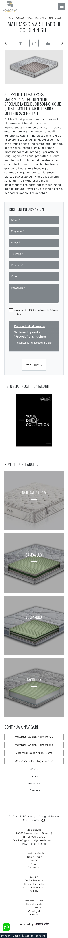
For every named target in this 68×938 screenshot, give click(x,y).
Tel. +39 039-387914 (34, 836)
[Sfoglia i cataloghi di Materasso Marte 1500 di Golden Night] (47, 43)
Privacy (5, 935)
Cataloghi (34, 911)
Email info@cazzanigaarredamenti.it (34, 840)
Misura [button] (34, 776)
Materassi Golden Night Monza (34, 736)
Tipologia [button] (34, 783)
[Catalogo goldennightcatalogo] (34, 420)
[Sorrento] (6, 43)
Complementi (34, 903)
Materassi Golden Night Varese (34, 761)
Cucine (34, 876)
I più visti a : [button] (34, 790)
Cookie (16, 935)
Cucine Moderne (34, 880)
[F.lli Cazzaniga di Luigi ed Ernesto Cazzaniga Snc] (34, 6)
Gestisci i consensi (35, 935)
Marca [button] (34, 769)
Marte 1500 (55, 18)
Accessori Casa (24, 18)
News (34, 863)
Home (10, 18)
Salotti (34, 891)
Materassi (40, 18)
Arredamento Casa (34, 887)
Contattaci (34, 867)
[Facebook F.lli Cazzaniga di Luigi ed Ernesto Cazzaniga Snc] (43, 820)
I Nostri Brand (34, 856)
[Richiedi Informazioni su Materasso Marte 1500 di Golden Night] (34, 43)
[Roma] (61, 43)
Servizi (34, 860)
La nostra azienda (34, 853)
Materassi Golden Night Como (34, 752)
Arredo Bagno (34, 907)
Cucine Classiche (34, 883)
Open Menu (61, 6)
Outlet (34, 914)
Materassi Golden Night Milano (34, 744)
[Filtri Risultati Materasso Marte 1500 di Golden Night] (20, 43)
